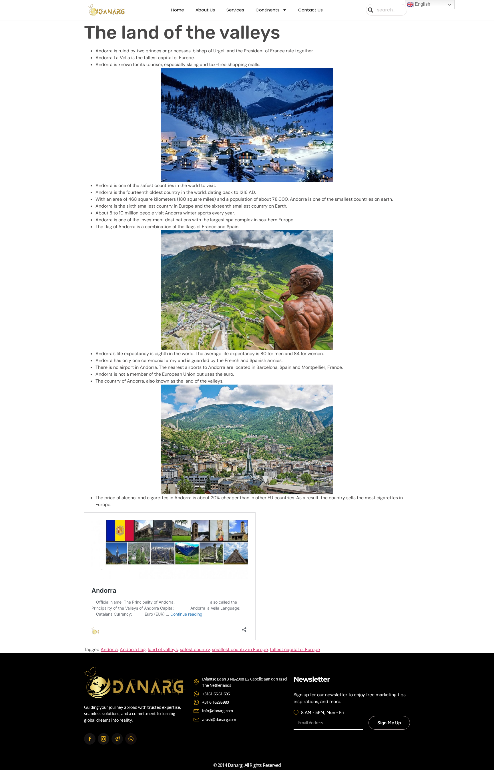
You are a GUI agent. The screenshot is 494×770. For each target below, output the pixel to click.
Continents (268, 10)
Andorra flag (133, 649)
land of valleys (163, 649)
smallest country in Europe (240, 649)
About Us (205, 10)
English (422, 4)
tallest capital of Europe (295, 649)
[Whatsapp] (131, 739)
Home (177, 10)
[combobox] (386, 10)
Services (235, 10)
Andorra (109, 649)
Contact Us (310, 10)
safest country (195, 649)
